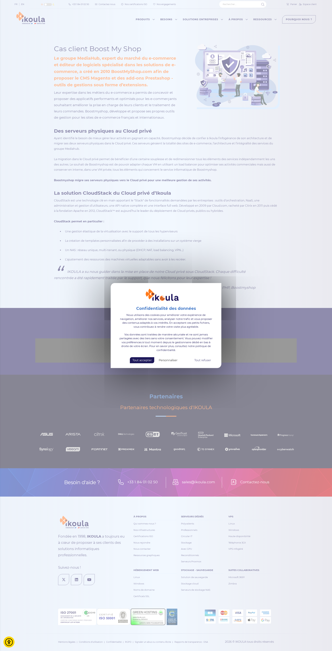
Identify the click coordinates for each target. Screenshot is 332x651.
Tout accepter (142, 360)
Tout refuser (202, 360)
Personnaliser (168, 360)
